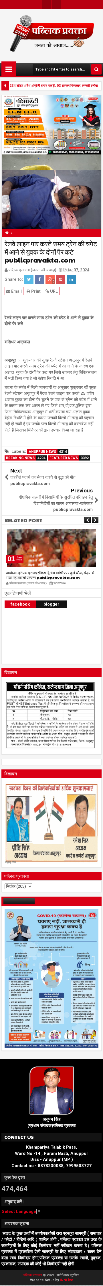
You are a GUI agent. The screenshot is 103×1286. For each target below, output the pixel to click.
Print (35, 291)
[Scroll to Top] (94, 1277)
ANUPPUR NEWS (48, 452)
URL (53, 291)
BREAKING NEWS (25, 458)
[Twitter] (46, 4)
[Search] (96, 69)
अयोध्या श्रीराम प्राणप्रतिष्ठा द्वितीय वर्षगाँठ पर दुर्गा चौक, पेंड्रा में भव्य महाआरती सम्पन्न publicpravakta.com (50, 575)
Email (16, 291)
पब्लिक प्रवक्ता (33, 1275)
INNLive (66, 1280)
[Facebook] (56, 4)
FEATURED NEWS (69, 458)
